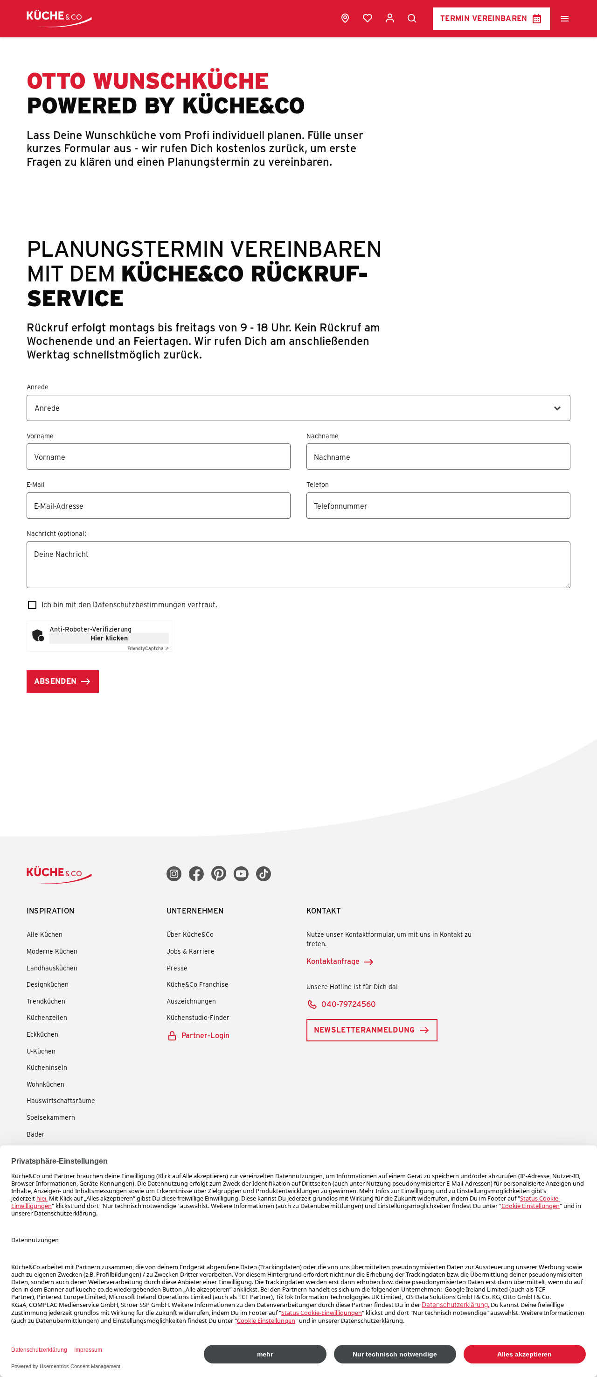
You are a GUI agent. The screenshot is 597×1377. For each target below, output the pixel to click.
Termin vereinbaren (484, 18)
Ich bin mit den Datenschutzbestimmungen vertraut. (129, 604)
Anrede (38, 387)
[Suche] (412, 18)
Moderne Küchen (52, 951)
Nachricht (41, 534)
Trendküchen (46, 1001)
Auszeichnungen (191, 1001)
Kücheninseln (47, 1067)
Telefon (317, 485)
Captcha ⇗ (148, 648)
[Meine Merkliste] (367, 18)
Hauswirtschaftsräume (61, 1100)
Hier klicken (109, 637)
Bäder (36, 1134)
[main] (298, 388)
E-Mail (36, 485)
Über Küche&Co (190, 934)
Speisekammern (51, 1117)
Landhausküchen (52, 967)
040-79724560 (348, 1004)
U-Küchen (41, 1051)
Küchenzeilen (47, 1017)
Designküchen (48, 984)
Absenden (55, 681)
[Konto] (390, 18)
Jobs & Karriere (191, 951)
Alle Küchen (44, 934)
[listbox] (299, 408)
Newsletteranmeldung (364, 1029)
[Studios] (345, 18)
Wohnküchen (45, 1084)
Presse (177, 967)
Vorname (40, 436)
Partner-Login (205, 1035)
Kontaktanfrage (333, 961)
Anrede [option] (47, 408)
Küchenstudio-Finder (198, 1017)
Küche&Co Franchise (198, 984)
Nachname (322, 436)
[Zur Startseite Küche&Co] (59, 18)
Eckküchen (42, 1034)
